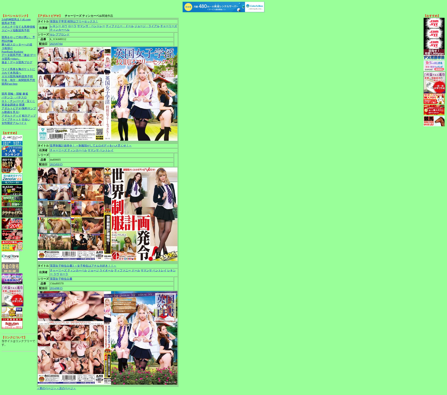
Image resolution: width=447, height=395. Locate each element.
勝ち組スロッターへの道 (17, 44)
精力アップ (29, 115)
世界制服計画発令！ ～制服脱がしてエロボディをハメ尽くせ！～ (91, 145)
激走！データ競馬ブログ (17, 62)
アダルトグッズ (11, 115)
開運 (22, 104)
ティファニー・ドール (120, 26)
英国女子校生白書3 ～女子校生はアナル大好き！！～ (83, 265)
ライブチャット (11, 119)
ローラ (72, 26)
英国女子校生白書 (61, 278)
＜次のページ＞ (66, 388)
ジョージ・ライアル (147, 26)
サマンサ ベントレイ (100, 150)
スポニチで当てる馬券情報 (18, 26)
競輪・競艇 (15, 93)
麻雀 (25, 93)
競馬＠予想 (9, 23)
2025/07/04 (56, 43)
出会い (26, 119)
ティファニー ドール (127, 270)
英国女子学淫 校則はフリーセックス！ (74, 21)
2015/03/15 (56, 164)
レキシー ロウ (58, 26)
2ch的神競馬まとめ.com (16, 19)
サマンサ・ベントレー (91, 26)
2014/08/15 (56, 288)
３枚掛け (7, 48)
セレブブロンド (59, 34)
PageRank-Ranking (12, 51)
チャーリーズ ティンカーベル (68, 150)
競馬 (4, 93)
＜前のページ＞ (46, 388)
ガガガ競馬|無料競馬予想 (17, 76)
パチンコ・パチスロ (14, 97)
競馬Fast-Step (9, 83)
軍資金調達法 (10, 104)
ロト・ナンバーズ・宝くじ (18, 101)
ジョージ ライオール (100, 270)
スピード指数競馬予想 (16, 30)
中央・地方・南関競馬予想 (18, 80)
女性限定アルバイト (14, 123)
